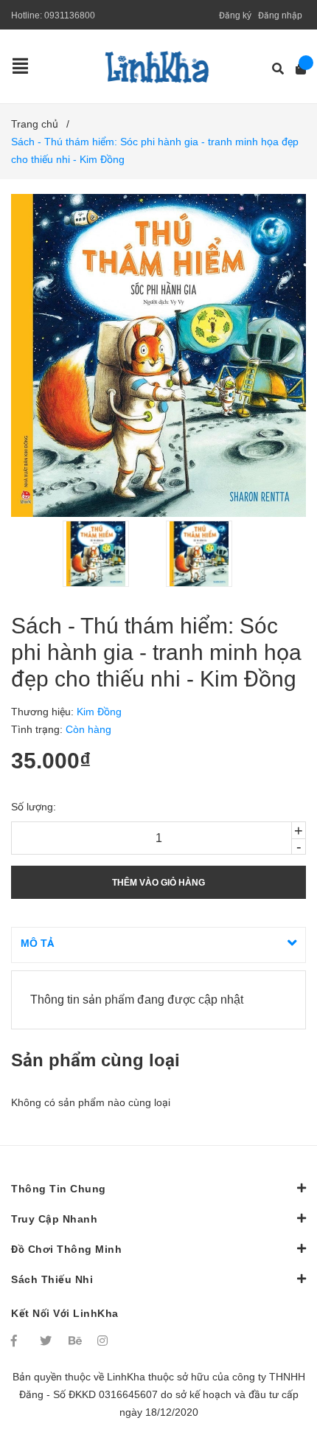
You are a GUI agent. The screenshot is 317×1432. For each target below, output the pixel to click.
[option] (107, 554)
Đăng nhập (280, 15)
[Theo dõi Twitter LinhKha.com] (47, 1340)
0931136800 (69, 15)
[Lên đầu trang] (276, 1360)
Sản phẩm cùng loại (95, 1060)
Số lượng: (33, 807)
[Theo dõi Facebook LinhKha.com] (18, 1340)
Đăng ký (235, 15)
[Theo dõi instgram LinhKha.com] (104, 1340)
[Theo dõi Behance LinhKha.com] (76, 1340)
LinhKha (126, 1377)
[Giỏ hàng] (296, 69)
